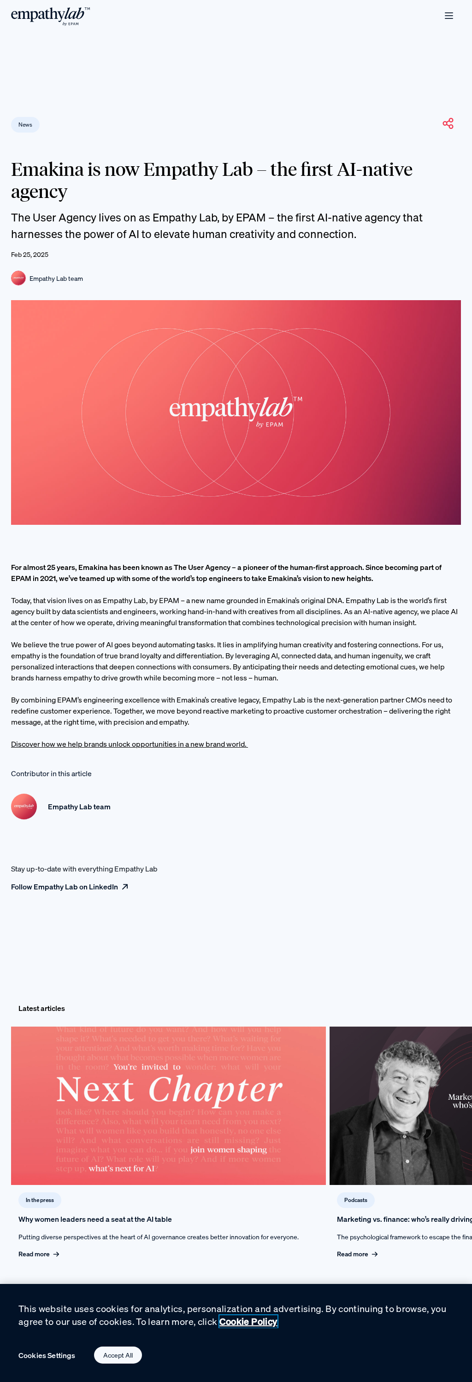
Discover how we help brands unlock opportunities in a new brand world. (129, 744)
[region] (236, 1333)
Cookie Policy (248, 1321)
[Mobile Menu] (449, 16)
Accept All (118, 1355)
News (25, 124)
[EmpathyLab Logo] (50, 16)
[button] (448, 123)
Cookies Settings (47, 1355)
